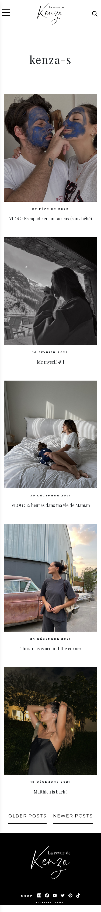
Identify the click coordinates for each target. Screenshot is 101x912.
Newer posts (73, 816)
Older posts (27, 816)
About (60, 902)
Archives (44, 902)
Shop (27, 895)
